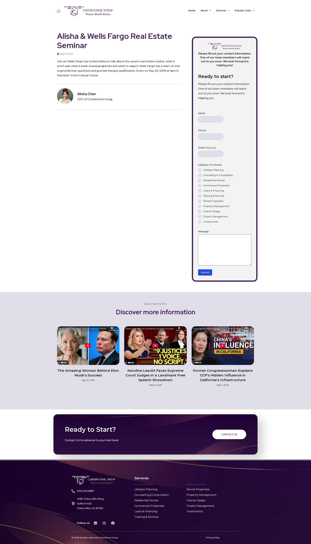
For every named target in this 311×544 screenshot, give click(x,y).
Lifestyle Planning (213, 170)
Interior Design (211, 211)
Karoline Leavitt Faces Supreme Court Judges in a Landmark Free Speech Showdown (155, 375)
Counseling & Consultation (218, 175)
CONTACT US (229, 434)
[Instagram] (104, 523)
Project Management (215, 216)
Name (201, 113)
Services (221, 10)
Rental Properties (213, 201)
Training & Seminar (213, 195)
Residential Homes (214, 180)
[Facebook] (113, 523)
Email (207, 147)
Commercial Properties (216, 185)
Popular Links (243, 10)
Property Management (216, 206)
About (204, 10)
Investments (210, 221)
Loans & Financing (213, 190)
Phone (202, 130)
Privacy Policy (213, 537)
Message (203, 231)
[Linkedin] (95, 523)
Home (191, 10)
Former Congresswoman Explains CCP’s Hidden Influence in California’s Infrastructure (223, 375)
